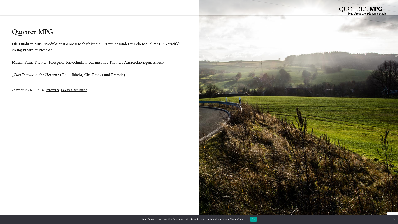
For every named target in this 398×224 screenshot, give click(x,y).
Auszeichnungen (137, 62)
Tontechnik (74, 62)
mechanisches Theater (103, 62)
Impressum (52, 89)
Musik (17, 62)
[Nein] (394, 219)
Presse (158, 62)
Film (28, 62)
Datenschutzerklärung (74, 89)
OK (253, 219)
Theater (40, 62)
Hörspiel (56, 62)
